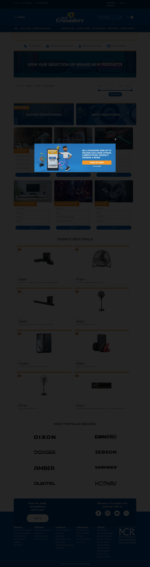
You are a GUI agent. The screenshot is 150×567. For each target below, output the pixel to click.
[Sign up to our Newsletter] (75, 157)
